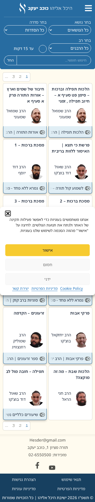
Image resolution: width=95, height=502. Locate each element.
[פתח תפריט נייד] (88, 8)
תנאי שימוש (71, 479)
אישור (47, 250)
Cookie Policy (71, 288)
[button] (8, 213)
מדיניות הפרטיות (44, 288)
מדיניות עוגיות (24, 488)
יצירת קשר (20, 288)
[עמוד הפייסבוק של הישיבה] (37, 465)
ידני (47, 279)
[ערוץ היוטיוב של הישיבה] (52, 468)
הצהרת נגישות (24, 479)
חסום (47, 264)
